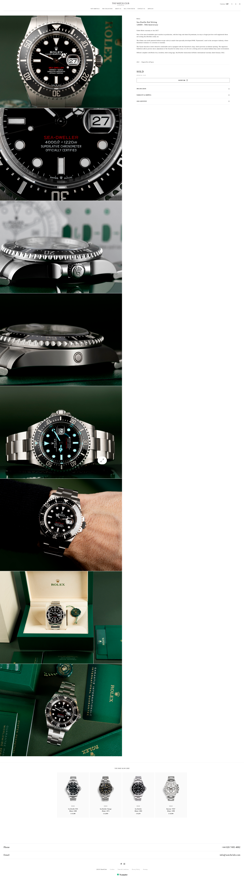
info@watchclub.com (230, 855)
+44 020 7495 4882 (231, 847)
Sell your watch (129, 8)
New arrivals (95, 8)
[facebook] (120, 864)
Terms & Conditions (123, 869)
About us (118, 8)
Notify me (181, 80)
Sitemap (145, 869)
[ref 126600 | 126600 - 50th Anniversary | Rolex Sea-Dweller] (61, 62)
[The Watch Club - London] (110, 4)
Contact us (141, 8)
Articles (150, 8)
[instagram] (123, 864)
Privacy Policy (136, 869)
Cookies (112, 869)
